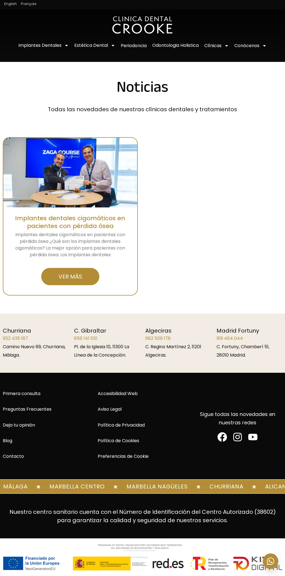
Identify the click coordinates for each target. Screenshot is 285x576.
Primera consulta (21, 393)
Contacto (13, 456)
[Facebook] (222, 437)
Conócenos (246, 45)
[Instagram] (237, 437)
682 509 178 (158, 338)
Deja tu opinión (19, 425)
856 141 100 (85, 338)
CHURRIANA (222, 486)
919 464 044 (230, 338)
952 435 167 (15, 338)
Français (28, 3)
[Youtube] (253, 437)
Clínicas (213, 45)
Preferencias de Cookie (123, 456)
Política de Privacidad (121, 425)
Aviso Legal (110, 409)
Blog (7, 440)
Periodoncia (134, 45)
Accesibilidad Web (118, 393)
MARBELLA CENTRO (72, 486)
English (10, 3)
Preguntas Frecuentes (27, 409)
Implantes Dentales (40, 45)
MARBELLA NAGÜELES (152, 486)
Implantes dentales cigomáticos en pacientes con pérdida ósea (70, 222)
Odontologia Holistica (175, 45)
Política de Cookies (118, 440)
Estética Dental (91, 45)
